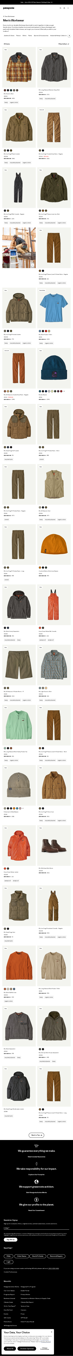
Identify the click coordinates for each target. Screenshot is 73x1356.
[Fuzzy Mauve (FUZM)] (20, 808)
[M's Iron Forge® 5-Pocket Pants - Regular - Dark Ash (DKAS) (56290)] (19, 484)
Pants (30, 35)
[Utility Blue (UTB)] (14, 989)
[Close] (52, 1332)
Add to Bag (54, 385)
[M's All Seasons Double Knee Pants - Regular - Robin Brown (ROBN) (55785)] (19, 368)
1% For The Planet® (10, 1306)
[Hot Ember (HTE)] (46, 331)
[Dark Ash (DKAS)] (5, 150)
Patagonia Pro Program (28, 1287)
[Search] (60, 8)
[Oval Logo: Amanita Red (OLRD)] (61, 391)
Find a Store (8, 1321)
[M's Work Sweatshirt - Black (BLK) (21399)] (19, 1026)
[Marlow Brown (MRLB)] (17, 90)
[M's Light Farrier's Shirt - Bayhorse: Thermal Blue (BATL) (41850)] (54, 665)
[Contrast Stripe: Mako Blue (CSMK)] (17, 808)
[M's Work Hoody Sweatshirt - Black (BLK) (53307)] (19, 604)
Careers (23, 1310)
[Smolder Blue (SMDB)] (8, 447)
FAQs (8, 1256)
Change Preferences (44, 1348)
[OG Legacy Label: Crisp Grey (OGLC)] (49, 391)
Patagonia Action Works (11, 1287)
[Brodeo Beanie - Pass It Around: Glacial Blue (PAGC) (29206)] (54, 368)
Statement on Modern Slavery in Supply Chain (35, 1298)
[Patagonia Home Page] (8, 8)
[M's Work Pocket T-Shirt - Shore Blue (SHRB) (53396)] (54, 308)
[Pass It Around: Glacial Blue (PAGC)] (40, 391)
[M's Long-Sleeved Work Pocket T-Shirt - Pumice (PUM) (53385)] (54, 966)
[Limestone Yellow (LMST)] (49, 331)
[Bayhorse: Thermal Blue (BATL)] (40, 688)
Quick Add (19, 84)
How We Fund (8, 1310)
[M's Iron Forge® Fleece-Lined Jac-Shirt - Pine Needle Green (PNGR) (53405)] (54, 187)
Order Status (21, 1256)
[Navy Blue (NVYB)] (11, 808)
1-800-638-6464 (53, 1268)
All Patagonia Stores (10, 1325)
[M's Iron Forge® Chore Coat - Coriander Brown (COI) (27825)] (54, 785)
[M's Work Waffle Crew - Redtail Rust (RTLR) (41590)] (19, 966)
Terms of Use (25, 1306)
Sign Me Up (11, 1239)
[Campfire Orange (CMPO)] (40, 628)
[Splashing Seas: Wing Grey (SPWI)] (14, 90)
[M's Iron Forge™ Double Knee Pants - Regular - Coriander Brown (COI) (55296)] (54, 127)
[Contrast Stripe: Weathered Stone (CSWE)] (5, 808)
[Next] (69, 35)
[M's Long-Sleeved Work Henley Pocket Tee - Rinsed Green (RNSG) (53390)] (19, 725)
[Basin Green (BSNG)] (43, 628)
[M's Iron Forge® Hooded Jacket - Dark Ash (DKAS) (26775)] (19, 308)
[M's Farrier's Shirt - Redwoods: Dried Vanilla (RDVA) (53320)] (19, 67)
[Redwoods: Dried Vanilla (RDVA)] (5, 90)
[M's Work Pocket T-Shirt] (51, 331)
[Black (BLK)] (43, 331)
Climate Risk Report (27, 1302)
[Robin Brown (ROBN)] (5, 391)
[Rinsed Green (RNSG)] (5, 748)
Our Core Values (9, 1290)
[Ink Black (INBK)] (8, 90)
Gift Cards (7, 1318)
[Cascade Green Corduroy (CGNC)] (11, 90)
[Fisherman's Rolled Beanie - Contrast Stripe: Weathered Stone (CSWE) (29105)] (19, 785)
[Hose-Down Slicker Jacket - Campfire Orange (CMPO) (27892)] (19, 845)
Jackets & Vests (9, 35)
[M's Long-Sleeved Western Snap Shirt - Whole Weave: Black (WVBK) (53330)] (54, 67)
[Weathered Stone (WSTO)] (40, 507)
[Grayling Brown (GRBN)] (11, 989)
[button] (32, 265)
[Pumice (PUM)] (8, 989)
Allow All (10, 1349)
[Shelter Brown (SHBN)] (43, 210)
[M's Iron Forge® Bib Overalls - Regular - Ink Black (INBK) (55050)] (19, 187)
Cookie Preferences (10, 1272)
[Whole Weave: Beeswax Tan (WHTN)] (46, 688)
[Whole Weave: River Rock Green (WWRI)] (43, 688)
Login (8, 1262)
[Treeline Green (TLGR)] (55, 391)
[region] (28, 1341)
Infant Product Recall (27, 1321)
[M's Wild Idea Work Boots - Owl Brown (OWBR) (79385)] (54, 845)
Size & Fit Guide (37, 1256)
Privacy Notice (25, 1294)
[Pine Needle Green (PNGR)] (40, 210)
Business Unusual (9, 1298)
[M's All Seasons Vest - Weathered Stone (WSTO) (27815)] (54, 484)
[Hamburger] (68, 8)
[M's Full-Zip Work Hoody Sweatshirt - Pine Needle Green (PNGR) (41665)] (54, 1026)
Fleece (18, 35)
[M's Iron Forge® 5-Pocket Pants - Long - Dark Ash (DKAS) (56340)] (19, 544)
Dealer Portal (25, 1290)
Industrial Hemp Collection (58, 35)
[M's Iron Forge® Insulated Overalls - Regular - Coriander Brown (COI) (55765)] (54, 905)
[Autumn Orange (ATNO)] (40, 567)
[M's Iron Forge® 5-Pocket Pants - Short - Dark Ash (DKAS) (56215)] (54, 424)
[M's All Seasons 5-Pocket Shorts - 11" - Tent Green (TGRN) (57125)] (19, 665)
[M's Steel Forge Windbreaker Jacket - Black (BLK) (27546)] (19, 1086)
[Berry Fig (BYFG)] (58, 391)
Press (23, 1314)
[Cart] (64, 8)
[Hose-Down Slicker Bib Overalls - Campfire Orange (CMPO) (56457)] (54, 604)
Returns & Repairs (56, 1256)
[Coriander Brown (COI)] (11, 150)
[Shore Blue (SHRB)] (40, 331)
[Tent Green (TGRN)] (11, 391)
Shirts (24, 35)
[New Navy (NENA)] (46, 391)
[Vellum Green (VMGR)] (52, 391)
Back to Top (36, 1135)
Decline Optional (27, 1349)
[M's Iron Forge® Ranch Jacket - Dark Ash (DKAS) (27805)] (19, 127)
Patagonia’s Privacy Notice (59, 1235)
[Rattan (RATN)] (8, 391)
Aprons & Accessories (41, 35)
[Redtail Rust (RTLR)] (5, 989)
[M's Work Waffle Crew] (16, 989)
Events (6, 1314)
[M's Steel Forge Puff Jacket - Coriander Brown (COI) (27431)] (19, 424)
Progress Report (9, 1294)
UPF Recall (24, 1318)
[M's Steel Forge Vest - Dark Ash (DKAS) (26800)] (19, 905)
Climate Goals (8, 1302)
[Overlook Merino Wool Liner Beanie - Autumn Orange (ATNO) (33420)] (54, 544)
